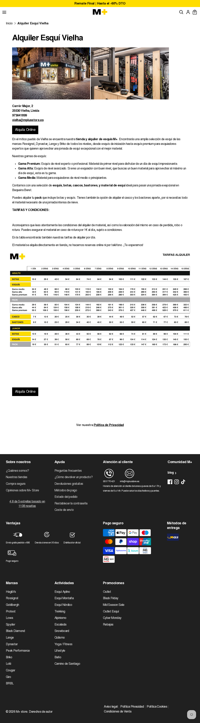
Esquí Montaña (64, 598)
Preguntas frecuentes (68, 470)
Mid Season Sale (113, 605)
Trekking (59, 611)
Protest (11, 611)
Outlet (107, 592)
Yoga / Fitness (63, 644)
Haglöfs (11, 592)
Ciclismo (59, 637)
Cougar (10, 670)
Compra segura (15, 484)
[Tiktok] (183, 481)
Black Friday (110, 598)
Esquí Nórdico (63, 605)
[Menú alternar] (4, 12)
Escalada (60, 624)
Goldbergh (12, 605)
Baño (57, 657)
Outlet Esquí (111, 611)
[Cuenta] (188, 12)
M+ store (22, 711)
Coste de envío (64, 510)
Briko (9, 657)
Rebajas (108, 624)
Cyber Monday (112, 618)
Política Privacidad (132, 706)
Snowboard (61, 631)
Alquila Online (25, 130)
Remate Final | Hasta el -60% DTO (100, 3)
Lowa (9, 618)
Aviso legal (110, 706)
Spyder (10, 624)
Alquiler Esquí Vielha (32, 23)
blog (171, 472)
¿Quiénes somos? (17, 470)
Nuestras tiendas (16, 477)
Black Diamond (15, 631)
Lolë (8, 663)
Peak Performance (18, 650)
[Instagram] (176, 481)
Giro (8, 677)
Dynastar (12, 644)
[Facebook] (170, 481)
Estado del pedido (66, 497)
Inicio (9, 23)
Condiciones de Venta (117, 711)
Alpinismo (60, 618)
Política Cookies (157, 706)
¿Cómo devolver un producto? (73, 477)
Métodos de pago (65, 490)
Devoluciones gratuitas (68, 484)
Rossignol (12, 598)
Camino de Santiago (67, 663)
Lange (10, 637)
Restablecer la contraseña (71, 503)
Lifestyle (59, 650)
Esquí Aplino (62, 592)
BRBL (9, 683)
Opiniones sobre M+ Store (22, 490)
